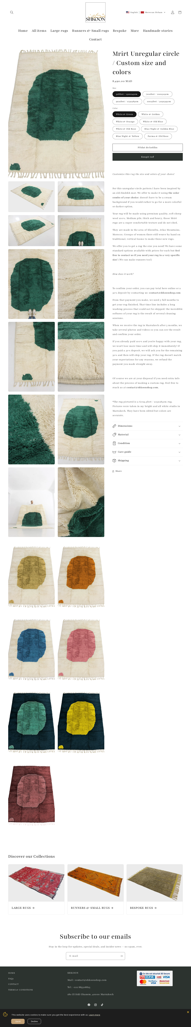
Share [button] (118, 471)
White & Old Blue (153, 121)
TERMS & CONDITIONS (20, 989)
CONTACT (13, 984)
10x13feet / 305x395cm (159, 101)
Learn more (94, 1014)
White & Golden (150, 114)
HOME (11, 973)
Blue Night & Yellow (127, 136)
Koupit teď (147, 156)
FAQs (11, 978)
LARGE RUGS (21, 908)
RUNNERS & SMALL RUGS (90, 908)
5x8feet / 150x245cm (127, 94)
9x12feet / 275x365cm (127, 101)
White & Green (124, 114)
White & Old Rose (126, 128)
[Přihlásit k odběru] (121, 956)
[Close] (188, 1012)
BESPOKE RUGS (141, 908)
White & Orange (125, 121)
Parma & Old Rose (158, 136)
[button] (11, 12)
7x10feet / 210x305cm (157, 94)
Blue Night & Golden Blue (159, 128)
